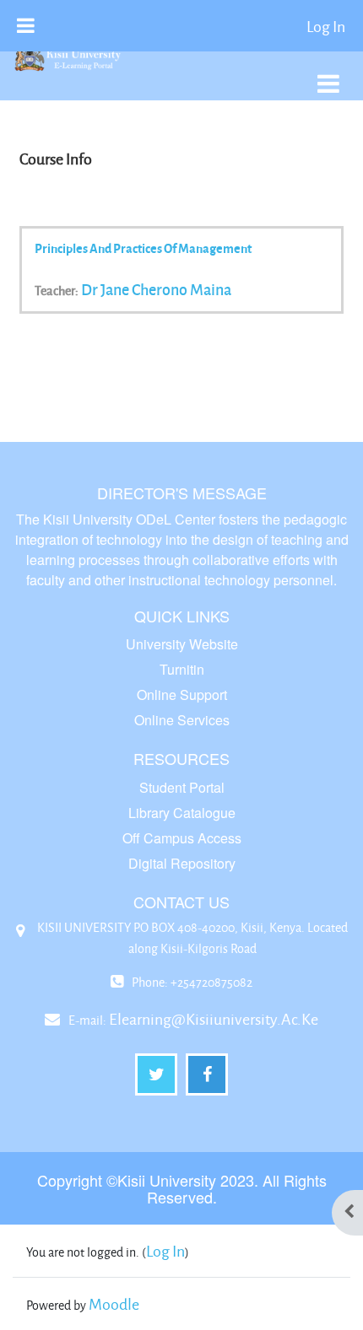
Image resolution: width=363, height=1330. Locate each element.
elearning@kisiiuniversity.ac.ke (213, 1019)
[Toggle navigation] (328, 74)
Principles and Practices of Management (143, 248)
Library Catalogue (182, 812)
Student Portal (182, 787)
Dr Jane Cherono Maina (156, 289)
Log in (325, 26)
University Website (182, 644)
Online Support (182, 694)
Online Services (182, 720)
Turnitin (182, 669)
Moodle (114, 1304)
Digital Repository (182, 863)
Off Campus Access (181, 838)
